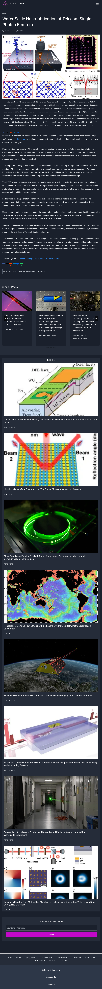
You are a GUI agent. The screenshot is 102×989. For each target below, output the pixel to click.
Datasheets (47, 958)
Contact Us (51, 977)
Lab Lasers (40, 960)
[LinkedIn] (14, 132)
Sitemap (51, 984)
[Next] (96, 318)
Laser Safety (62, 958)
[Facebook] (3, 132)
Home (9, 958)
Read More (9, 427)
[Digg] (17, 132)
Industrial (90, 958)
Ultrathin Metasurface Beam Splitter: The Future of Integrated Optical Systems (42, 489)
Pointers (77, 958)
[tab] (47, 347)
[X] (7, 132)
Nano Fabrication (9, 271)
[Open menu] (97, 3)
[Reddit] (10, 132)
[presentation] (17, 301)
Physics (85, 339)
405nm (6, 31)
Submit (51, 935)
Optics (80, 339)
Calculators (32, 958)
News (4, 13)
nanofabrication (19, 139)
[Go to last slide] (5, 318)
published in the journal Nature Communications (38, 258)
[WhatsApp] (21, 132)
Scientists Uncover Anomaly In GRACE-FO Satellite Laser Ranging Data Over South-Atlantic (48, 695)
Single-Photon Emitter (27, 271)
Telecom (41, 271)
